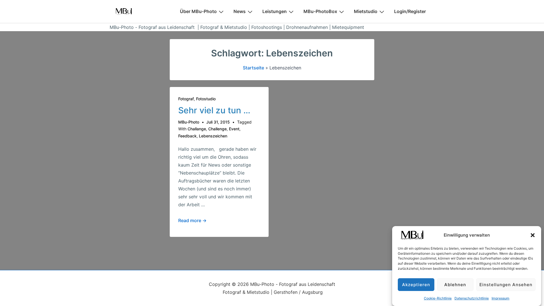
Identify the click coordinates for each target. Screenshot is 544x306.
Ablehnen (455, 284)
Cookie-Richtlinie (438, 298)
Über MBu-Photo (198, 11)
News (239, 11)
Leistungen (274, 11)
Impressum (500, 298)
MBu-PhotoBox (320, 11)
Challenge (217, 128)
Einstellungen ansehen (505, 284)
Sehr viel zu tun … (214, 110)
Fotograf (186, 98)
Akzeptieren (416, 284)
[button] (533, 235)
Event (234, 128)
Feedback (187, 135)
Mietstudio (365, 11)
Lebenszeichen (213, 135)
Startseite (253, 68)
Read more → (192, 220)
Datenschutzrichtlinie (471, 298)
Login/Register (410, 11)
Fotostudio (206, 98)
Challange (197, 128)
